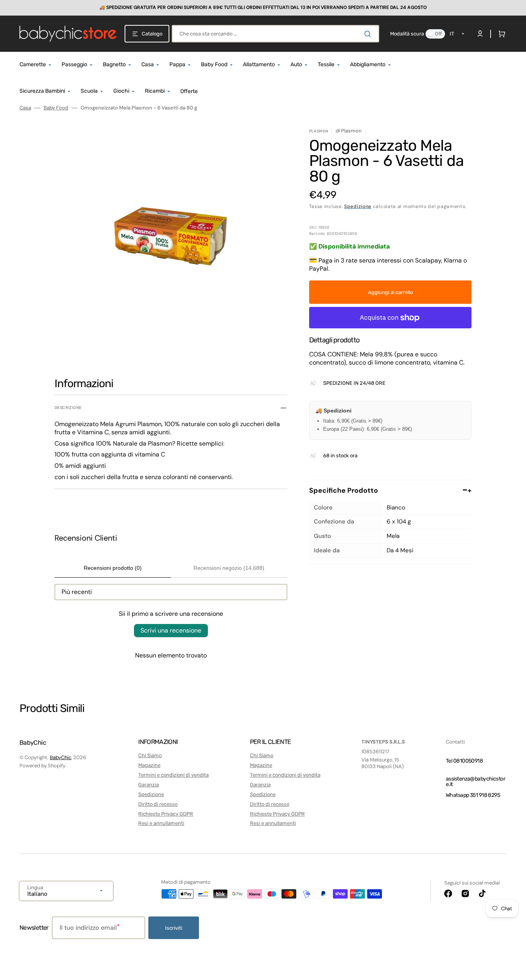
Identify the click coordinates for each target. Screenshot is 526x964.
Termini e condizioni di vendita (173, 775)
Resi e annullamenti (161, 823)
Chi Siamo (150, 755)
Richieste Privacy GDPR (165, 814)
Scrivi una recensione (171, 630)
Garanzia (148, 785)
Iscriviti (173, 928)
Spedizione (357, 206)
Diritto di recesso (158, 804)
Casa (25, 108)
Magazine (149, 765)
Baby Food (56, 108)
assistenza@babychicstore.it (475, 781)
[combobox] (275, 33)
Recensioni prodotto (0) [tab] (113, 568)
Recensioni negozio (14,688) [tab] (229, 568)
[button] (500, 33)
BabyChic (60, 757)
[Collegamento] (263, 8)
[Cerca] (369, 33)
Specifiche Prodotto (390, 490)
